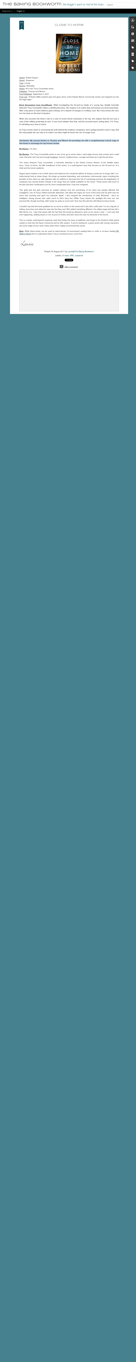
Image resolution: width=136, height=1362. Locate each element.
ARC (72, 255)
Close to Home (69, 25)
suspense (79, 255)
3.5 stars (65, 255)
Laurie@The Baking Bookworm (81, 251)
